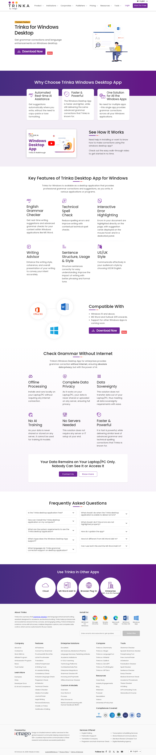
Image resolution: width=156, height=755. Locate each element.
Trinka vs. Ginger (102, 651)
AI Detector (39, 683)
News (17, 664)
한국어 (135, 742)
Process (64, 696)
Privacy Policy (64, 752)
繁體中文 (136, 739)
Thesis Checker (126, 683)
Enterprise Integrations (69, 670)
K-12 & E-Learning (67, 661)
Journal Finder (40, 696)
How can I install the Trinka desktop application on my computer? (44, 521)
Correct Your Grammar (43, 651)
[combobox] (141, 1)
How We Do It (66, 693)
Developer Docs (21, 683)
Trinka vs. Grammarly (104, 648)
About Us (18, 648)
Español (136, 745)
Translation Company (90, 739)
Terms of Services (77, 752)
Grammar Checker (127, 648)
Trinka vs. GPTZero (103, 670)
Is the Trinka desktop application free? (45, 512)
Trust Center (19, 667)
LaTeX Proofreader (42, 657)
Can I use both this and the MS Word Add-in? (101, 546)
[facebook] (106, 751)
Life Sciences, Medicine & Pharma (73, 651)
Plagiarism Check (41, 680)
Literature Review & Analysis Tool (125, 739)
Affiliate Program (21, 657)
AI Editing (123, 686)
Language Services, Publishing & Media (75, 654)
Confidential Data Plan (69, 667)
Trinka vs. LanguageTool (105, 654)
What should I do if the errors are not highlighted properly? (97, 523)
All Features (39, 648)
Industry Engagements (104, 683)
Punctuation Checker (128, 664)
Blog (97, 686)
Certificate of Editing (42, 709)
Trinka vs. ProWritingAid (104, 667)
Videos (98, 699)
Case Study (100, 680)
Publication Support (89, 736)
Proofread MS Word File (44, 654)
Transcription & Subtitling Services (125, 733)
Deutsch (136, 734)
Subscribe (131, 633)
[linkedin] (118, 751)
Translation (39, 661)
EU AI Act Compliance (22, 686)
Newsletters (100, 696)
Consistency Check (42, 673)
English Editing (87, 733)
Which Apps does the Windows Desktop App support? (48, 539)
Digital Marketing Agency (122, 741)
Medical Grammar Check (129, 677)
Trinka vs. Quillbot (102, 661)
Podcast (99, 693)
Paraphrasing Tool (127, 654)
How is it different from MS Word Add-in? (99, 538)
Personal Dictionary (42, 703)
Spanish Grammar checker (130, 651)
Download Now (32, 51)
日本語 (135, 731)
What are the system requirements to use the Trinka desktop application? (48, 530)
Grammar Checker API (69, 673)
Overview (64, 690)
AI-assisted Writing (42, 670)
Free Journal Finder (127, 657)
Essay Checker (125, 673)
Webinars (99, 690)
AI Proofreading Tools (128, 690)
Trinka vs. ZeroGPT (103, 664)
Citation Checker (41, 690)
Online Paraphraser (42, 664)
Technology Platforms (69, 664)
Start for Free (140, 5)
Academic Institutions (69, 657)
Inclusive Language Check (45, 677)
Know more (88, 474)
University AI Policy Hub (104, 703)
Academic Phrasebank (129, 680)
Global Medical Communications (125, 736)
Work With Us (19, 654)
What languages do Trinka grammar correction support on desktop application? (47, 549)
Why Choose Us (67, 699)
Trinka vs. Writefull (102, 657)
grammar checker (40, 617)
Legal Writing (40, 699)
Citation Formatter (42, 693)
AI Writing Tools (40, 667)
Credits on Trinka (41, 706)
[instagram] (110, 751)
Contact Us (68, 474)
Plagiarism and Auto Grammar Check (95, 741)
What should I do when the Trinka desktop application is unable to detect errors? (100, 513)
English (135, 728)
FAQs (16, 680)
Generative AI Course (128, 693)
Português (137, 748)
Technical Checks (41, 686)
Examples (18, 677)
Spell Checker (125, 667)
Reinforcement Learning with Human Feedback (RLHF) (71, 704)
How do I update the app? (92, 531)
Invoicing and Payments (70, 677)
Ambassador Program (23, 661)
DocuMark (64, 648)
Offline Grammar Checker (70, 680)
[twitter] (114, 751)
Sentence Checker (127, 670)
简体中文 (136, 737)
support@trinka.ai (51, 752)
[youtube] (122, 751)
